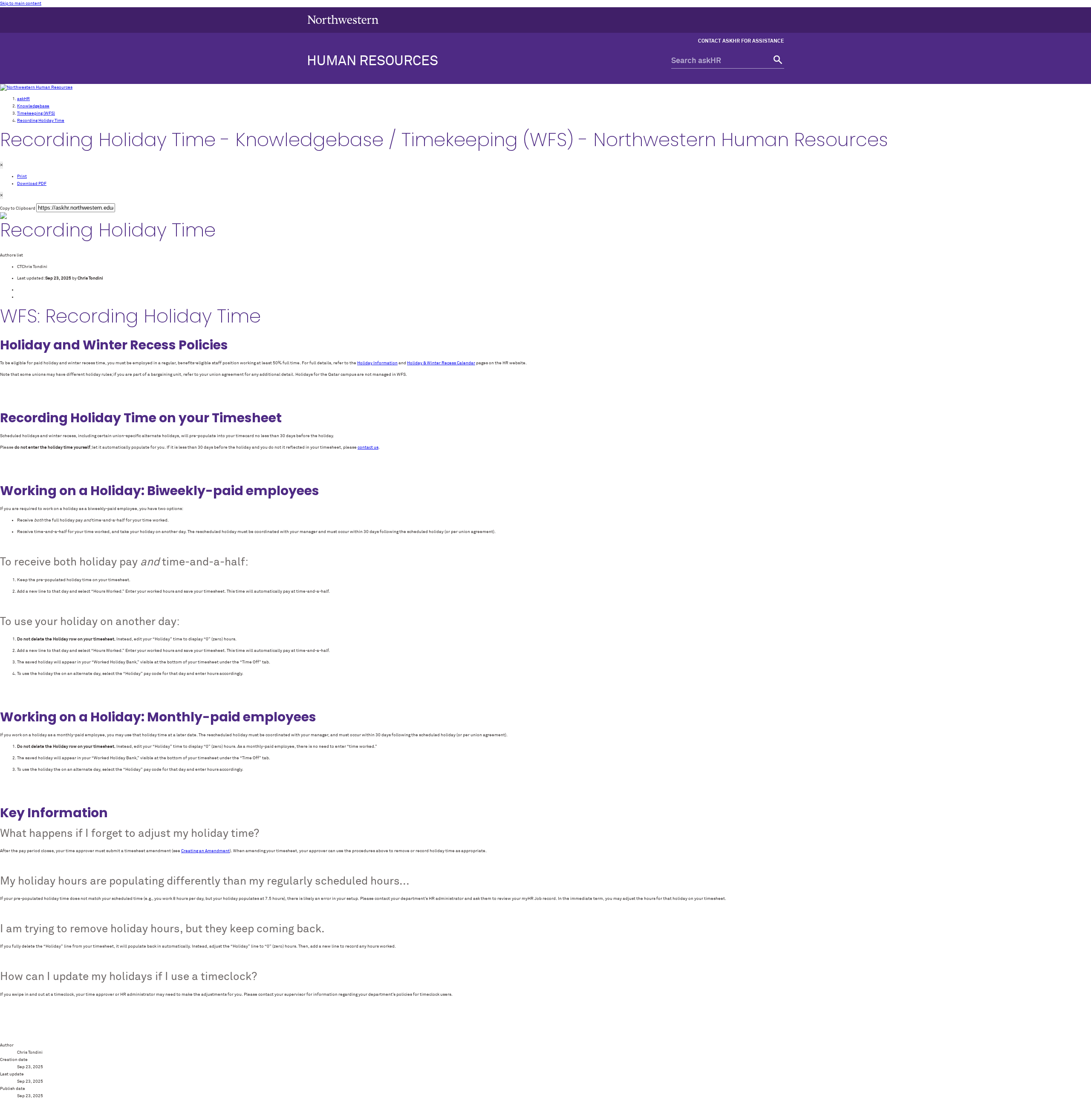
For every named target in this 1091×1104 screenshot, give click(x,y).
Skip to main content (20, 3)
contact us (368, 447)
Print (22, 176)
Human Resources (372, 61)
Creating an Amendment (205, 851)
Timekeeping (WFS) (36, 113)
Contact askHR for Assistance (741, 41)
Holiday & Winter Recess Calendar (441, 363)
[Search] (776, 61)
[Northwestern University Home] (343, 19)
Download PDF (31, 184)
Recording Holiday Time (40, 120)
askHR (23, 99)
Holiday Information (377, 363)
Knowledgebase (33, 106)
